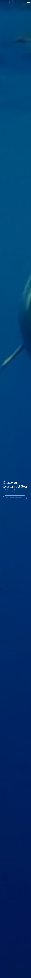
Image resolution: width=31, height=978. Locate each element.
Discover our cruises (14, 498)
